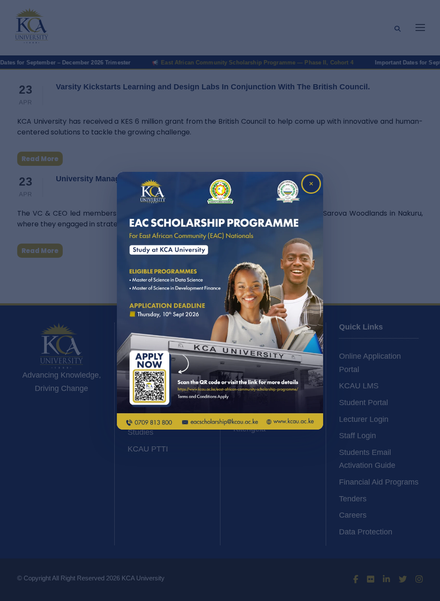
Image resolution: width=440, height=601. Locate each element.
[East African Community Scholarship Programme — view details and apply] (220, 301)
